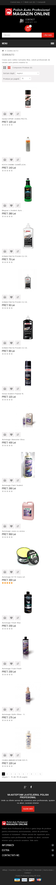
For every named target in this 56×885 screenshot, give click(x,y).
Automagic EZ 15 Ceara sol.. (14, 577)
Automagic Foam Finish (11, 668)
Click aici (28, 809)
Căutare (48, 35)
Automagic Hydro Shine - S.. (14, 714)
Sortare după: (9, 73)
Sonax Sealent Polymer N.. (13, 393)
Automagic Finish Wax (11, 623)
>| (40, 774)
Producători (28, 870)
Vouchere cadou (15, 870)
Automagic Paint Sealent (12, 485)
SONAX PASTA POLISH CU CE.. (15, 256)
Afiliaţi (4, 870)
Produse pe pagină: (11, 79)
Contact (27, 873)
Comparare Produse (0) (22, 67)
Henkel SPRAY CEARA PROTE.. (15, 119)
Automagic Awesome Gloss (13, 439)
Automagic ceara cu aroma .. (14, 531)
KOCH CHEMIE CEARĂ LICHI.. (14, 164)
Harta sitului (48, 870)
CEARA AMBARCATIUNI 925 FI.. (15, 760)
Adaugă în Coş (5, 113)
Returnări (38, 870)
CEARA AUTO (12, 51)
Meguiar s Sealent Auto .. (13, 210)
